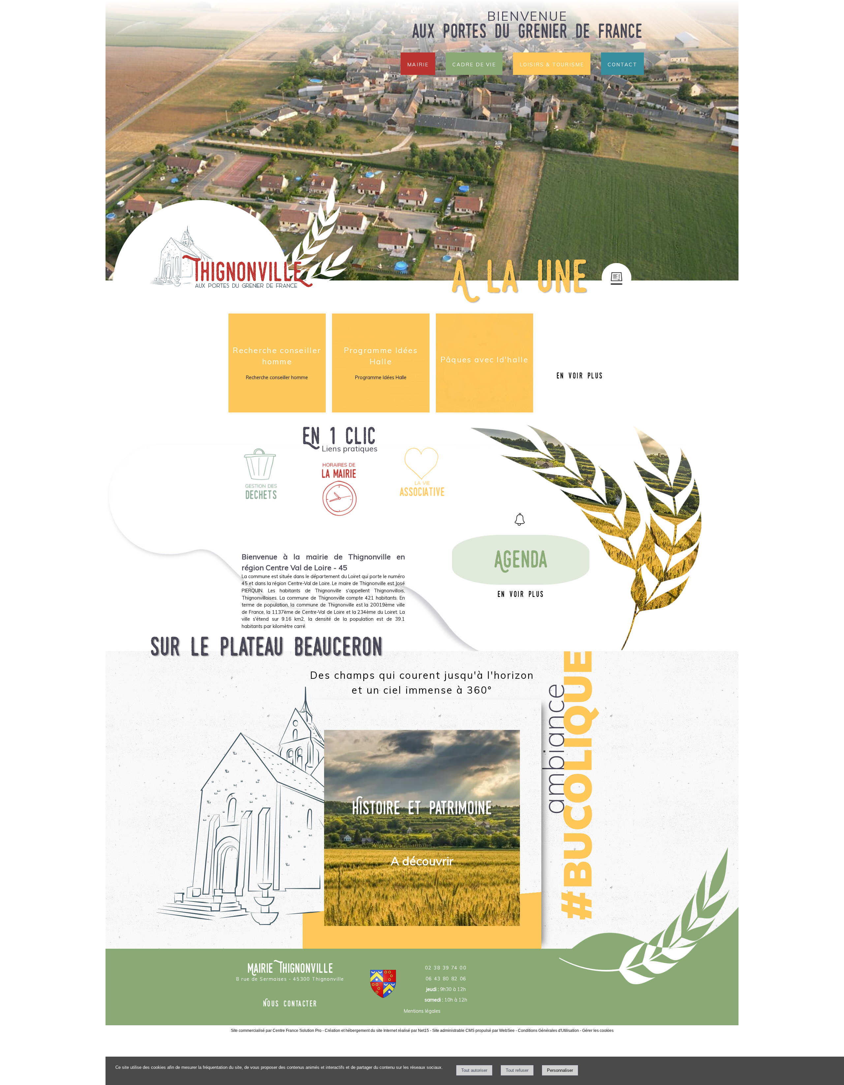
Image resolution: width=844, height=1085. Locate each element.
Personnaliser (560, 1070)
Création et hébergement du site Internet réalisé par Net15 (377, 1031)
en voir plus (580, 375)
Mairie (418, 63)
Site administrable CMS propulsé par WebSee (473, 1031)
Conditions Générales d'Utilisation (548, 1031)
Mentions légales (422, 1011)
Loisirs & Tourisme (552, 63)
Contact (622, 63)
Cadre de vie (474, 63)
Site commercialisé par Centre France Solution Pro (276, 1031)
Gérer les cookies (598, 1031)
